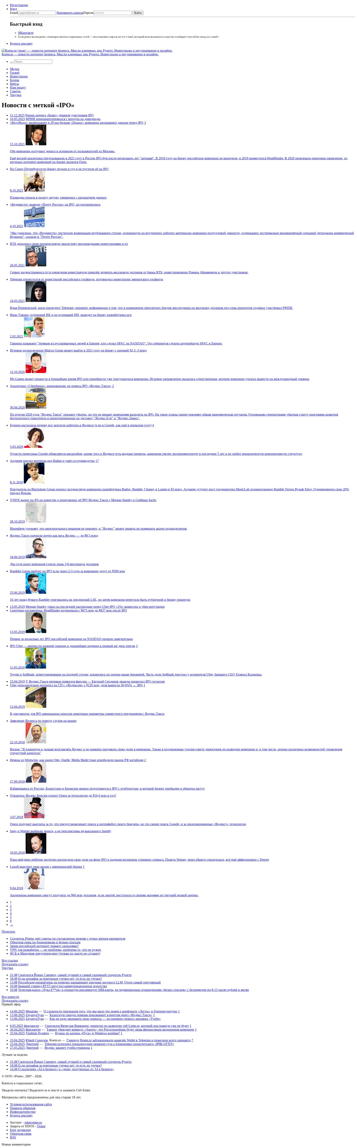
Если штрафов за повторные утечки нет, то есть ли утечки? (60, 978)
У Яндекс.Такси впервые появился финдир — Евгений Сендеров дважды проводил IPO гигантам (95, 681)
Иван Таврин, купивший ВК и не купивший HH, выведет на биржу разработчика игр (71, 315)
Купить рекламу (21, 43)
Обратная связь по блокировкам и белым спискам (45, 942)
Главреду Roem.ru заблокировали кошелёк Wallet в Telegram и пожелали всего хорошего (129, 1040)
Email (14, 12)
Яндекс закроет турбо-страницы (67, 1047)
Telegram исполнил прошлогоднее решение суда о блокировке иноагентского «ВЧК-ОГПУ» (109, 1044)
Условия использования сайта (31, 1104)
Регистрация (19, 5)
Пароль (75, 12)
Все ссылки (10, 960)
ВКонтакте (25, 33)
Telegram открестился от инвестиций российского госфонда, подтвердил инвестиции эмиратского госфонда (86, 279)
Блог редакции (20, 1130)
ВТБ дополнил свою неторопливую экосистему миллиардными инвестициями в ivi (69, 244)
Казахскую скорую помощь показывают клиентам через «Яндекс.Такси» (101, 1015)
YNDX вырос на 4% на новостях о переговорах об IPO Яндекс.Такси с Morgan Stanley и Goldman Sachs (83, 500)
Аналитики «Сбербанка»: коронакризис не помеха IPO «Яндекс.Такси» (60, 386)
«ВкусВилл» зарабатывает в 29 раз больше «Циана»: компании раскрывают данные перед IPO (76, 122)
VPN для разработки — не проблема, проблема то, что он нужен (55, 949)
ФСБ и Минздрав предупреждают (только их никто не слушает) (55, 953)
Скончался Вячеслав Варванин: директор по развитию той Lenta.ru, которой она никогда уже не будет (117, 1026)
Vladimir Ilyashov (37, 1033)
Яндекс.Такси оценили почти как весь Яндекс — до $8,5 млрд (54, 535)
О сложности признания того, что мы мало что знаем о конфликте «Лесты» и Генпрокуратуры (110, 1011)
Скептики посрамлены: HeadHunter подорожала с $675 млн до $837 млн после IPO (68, 610)
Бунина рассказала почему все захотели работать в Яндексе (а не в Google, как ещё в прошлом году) (80, 425)
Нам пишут (18, 87)
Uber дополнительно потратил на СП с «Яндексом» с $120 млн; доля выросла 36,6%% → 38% (76, 685)
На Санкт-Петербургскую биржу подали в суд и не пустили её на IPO (59, 169)
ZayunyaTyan (35, 1015)
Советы (15, 91)
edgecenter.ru (33, 1122)
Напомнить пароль (70, 12)
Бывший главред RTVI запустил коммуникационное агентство (62, 986)
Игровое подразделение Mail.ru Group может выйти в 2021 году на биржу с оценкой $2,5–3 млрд (78, 350)
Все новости (10, 997)
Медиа (14, 69)
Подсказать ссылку (15, 964)
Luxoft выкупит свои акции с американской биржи (46, 866)
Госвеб (14, 72)
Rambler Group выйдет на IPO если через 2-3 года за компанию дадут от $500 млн (67, 571)
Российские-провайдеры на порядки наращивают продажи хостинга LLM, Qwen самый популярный (89, 982)
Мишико (32, 1011)
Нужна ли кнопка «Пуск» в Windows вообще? (87, 1033)
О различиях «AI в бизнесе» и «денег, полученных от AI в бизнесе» (62, 1069)
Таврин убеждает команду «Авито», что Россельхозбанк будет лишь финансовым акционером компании (120, 1029)
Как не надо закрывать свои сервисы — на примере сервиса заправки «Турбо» (105, 1018)
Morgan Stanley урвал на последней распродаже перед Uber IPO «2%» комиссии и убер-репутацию (95, 606)
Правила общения (22, 1108)
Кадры (14, 80)
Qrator (41, 1126)
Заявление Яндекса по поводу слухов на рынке (43, 720)
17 (97, 461)
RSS (13, 1137)
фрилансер (31, 1026)
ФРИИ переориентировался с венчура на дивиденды (63, 119)
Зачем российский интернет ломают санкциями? (44, 946)
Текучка (15, 95)
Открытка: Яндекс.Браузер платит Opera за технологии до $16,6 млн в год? (63, 795)
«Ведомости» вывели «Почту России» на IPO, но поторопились (55, 204)
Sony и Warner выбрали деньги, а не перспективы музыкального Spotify (60, 831)
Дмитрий (32, 1044)
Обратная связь (20, 1133)
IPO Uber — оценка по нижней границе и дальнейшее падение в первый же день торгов (72, 646)
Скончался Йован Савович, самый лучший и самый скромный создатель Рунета (74, 975)
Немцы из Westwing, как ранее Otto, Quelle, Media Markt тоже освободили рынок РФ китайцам (76, 760)
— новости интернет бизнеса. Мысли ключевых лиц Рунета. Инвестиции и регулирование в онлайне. (80, 54)
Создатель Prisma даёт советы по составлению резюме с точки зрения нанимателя (67, 938)
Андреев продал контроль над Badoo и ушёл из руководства (52, 461)
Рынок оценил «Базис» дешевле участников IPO (59, 115)
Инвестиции (19, 76)
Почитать (8, 931)
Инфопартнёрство (23, 1111)
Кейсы (14, 84)
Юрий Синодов (37, 1040)
